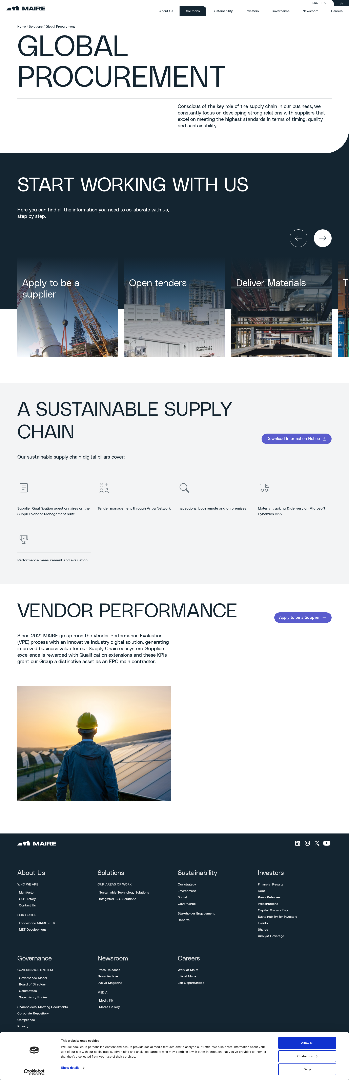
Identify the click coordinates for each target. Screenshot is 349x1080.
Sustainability (197, 873)
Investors (271, 873)
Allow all (307, 1043)
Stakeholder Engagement (196, 913)
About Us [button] (166, 11)
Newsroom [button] (310, 11)
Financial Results (270, 884)
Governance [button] (281, 11)
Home (21, 26)
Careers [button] (337, 11)
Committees (28, 991)
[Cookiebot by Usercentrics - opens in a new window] (34, 1072)
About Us (31, 873)
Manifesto (26, 892)
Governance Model (33, 978)
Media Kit (106, 1000)
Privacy (22, 1026)
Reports (183, 920)
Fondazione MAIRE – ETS (37, 923)
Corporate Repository (33, 1013)
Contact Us (27, 905)
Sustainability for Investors (277, 916)
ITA (324, 3)
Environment (187, 891)
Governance (187, 903)
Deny (307, 1069)
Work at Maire (188, 970)
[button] (298, 238)
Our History (27, 899)
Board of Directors (32, 984)
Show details (70, 1067)
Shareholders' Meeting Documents (42, 1007)
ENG (315, 3)
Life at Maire (187, 976)
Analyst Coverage (271, 936)
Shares (263, 929)
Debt (261, 891)
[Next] (323, 238)
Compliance (26, 1020)
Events (263, 923)
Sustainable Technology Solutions (124, 892)
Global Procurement (60, 26)
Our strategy (187, 884)
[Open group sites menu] (341, 3)
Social (182, 897)
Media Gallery (109, 1007)
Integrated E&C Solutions (117, 899)
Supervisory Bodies (33, 997)
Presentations (268, 903)
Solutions (36, 26)
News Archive (108, 976)
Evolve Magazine (110, 982)
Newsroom (113, 958)
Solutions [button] (196, 11)
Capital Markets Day (273, 910)
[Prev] (298, 238)
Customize (304, 1056)
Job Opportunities (191, 982)
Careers (189, 958)
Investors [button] (252, 11)
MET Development (32, 929)
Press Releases (269, 897)
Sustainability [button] (223, 11)
